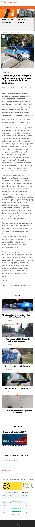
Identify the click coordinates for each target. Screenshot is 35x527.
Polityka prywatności (22, 525)
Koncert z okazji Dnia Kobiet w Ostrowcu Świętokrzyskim (8, 21)
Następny (34, 20)
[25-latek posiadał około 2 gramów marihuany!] (17, 401)
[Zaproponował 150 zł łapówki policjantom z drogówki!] (17, 330)
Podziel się (3, 36)
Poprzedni (1, 20)
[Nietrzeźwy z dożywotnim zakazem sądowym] (25, 13)
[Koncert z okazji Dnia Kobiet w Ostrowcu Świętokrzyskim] (8, 13)
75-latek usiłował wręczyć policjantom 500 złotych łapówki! (17, 316)
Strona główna (11, 525)
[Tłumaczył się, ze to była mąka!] (17, 356)
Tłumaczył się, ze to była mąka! (17, 366)
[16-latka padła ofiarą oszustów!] (17, 379)
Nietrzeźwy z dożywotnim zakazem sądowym (25, 21)
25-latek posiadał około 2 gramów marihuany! (17, 411)
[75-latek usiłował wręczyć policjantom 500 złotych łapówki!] (17, 306)
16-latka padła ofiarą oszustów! (17, 388)
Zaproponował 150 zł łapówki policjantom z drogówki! (17, 340)
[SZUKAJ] (2, 7)
